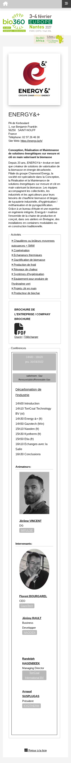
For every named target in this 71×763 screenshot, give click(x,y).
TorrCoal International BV (34, 675)
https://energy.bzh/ (31, 140)
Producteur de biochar (26, 293)
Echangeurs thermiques (27, 255)
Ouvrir (18, 336)
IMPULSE (27, 530)
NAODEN (30, 632)
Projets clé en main (24, 288)
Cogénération (21, 250)
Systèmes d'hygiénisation (28, 274)
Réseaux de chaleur (25, 269)
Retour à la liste (37, 750)
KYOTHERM (31, 705)
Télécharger (31, 336)
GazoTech (27, 605)
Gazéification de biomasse (29, 259)
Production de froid (24, 264)
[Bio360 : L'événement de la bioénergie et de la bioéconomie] (31, 4)
